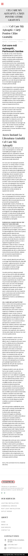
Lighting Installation (10, 503)
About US (4, 524)
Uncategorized (19, 39)
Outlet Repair (6, 511)
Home (3, 522)
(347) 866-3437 (12, 545)
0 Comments (12, 41)
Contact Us (5, 530)
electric (4, 41)
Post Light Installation (10, 508)
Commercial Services (9, 506)
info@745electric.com (15, 548)
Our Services (6, 527)
